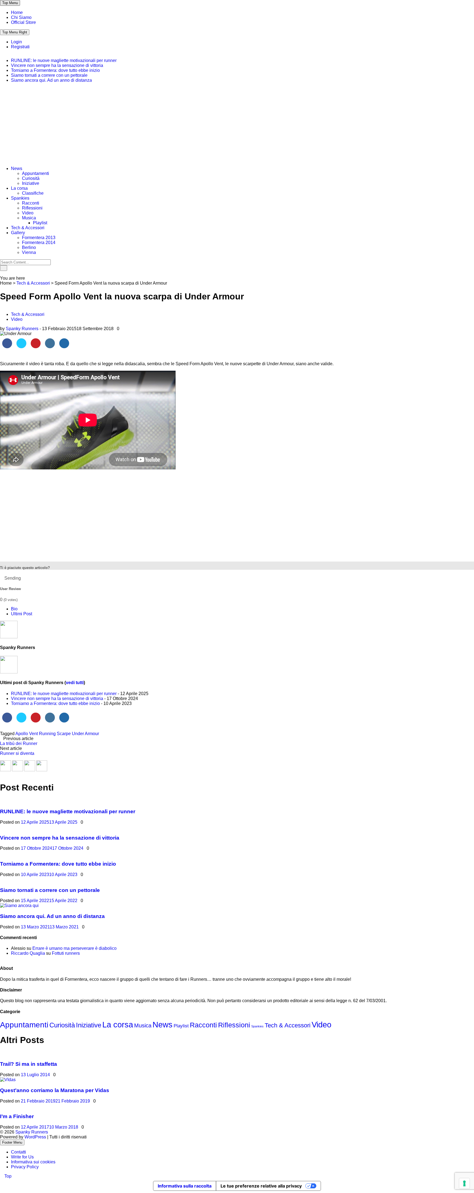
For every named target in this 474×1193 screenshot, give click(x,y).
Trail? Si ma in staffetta (28, 1064)
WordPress (35, 1137)
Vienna (29, 252)
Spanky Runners (22, 328)
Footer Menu (12, 1142)
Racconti (30, 203)
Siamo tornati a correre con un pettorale (49, 75)
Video (27, 213)
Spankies (20, 198)
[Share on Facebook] (7, 346)
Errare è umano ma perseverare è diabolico (74, 948)
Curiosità (31, 178)
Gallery (18, 232)
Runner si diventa (17, 753)
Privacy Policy (25, 1166)
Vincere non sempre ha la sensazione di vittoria (57, 65)
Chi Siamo (21, 17)
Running (47, 733)
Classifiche (33, 193)
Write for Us (22, 1157)
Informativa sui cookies (33, 1162)
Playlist (40, 222)
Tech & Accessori (27, 227)
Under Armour (85, 733)
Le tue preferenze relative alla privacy (261, 1186)
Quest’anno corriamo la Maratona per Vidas (54, 1090)
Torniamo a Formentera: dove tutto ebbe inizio (55, 70)
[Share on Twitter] (21, 346)
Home (17, 12)
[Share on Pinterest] (36, 346)
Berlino (29, 247)
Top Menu (10, 3)
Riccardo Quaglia (28, 953)
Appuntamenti (35, 173)
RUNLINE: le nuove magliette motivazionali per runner (64, 60)
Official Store (23, 22)
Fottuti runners (66, 953)
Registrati (20, 46)
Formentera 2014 (38, 242)
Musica (29, 218)
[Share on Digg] (64, 346)
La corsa (19, 188)
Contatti (18, 1152)
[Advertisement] (41, 126)
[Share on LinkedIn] (50, 346)
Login (16, 41)
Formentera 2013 (38, 237)
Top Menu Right (14, 32)
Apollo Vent (26, 733)
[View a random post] (1, 273)
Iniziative (30, 183)
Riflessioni (32, 208)
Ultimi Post (21, 613)
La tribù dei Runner (18, 743)
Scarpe (64, 733)
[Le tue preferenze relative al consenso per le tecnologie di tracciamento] (464, 1183)
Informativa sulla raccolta (184, 1186)
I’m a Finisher (17, 1116)
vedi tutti (75, 682)
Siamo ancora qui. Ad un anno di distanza (51, 80)
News (16, 168)
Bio (14, 609)
